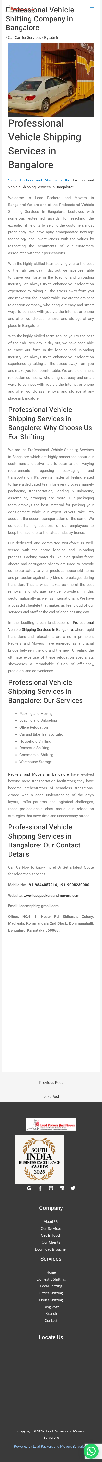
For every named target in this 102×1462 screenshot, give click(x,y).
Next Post (50, 1096)
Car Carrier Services (24, 37)
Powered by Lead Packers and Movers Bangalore (51, 1446)
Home (51, 1272)
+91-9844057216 (42, 885)
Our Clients (51, 1242)
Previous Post (51, 1082)
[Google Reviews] (29, 1188)
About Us (51, 1221)
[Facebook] (40, 1188)
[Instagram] (51, 1188)
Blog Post (51, 1307)
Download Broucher (51, 1249)
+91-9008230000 (74, 885)
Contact (51, 1320)
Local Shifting (51, 1286)
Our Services (51, 1228)
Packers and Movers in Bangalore (38, 774)
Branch (51, 1313)
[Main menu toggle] (92, 9)
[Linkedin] (61, 1188)
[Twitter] (72, 1188)
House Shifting (51, 1300)
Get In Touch (51, 1235)
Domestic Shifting (51, 1279)
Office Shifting (51, 1293)
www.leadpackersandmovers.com (51, 895)
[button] (91, 1451)
